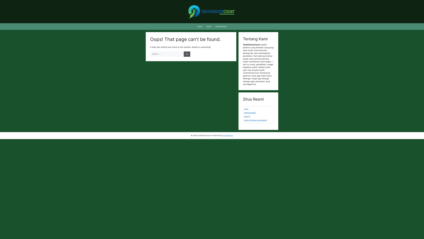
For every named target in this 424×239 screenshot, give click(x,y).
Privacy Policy (221, 26)
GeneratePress (227, 135)
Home (200, 26)
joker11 (247, 116)
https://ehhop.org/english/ (255, 120)
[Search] (187, 54)
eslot (246, 109)
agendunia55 (250, 113)
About (209, 26)
